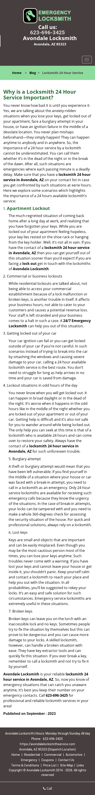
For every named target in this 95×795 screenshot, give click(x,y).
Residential (32, 754)
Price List (50, 765)
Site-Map (66, 765)
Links (80, 765)
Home (16, 73)
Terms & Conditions (25, 765)
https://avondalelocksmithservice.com (47, 744)
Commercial (52, 754)
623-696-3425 (47, 32)
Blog (32, 73)
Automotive (74, 754)
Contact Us (66, 760)
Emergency (29, 760)
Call (49, 788)
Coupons (47, 760)
